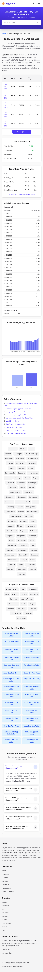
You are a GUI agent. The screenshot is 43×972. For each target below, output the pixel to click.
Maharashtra (13, 604)
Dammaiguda (10, 473)
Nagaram (23, 531)
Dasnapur (21, 473)
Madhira (21, 511)
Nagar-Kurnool (12, 531)
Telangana (32, 608)
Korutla (20, 507)
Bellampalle (20, 458)
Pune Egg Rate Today (31, 665)
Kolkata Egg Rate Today (32, 650)
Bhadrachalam (33, 458)
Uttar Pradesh (16, 613)
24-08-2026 (5, 124)
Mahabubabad (32, 511)
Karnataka (13, 599)
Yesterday (5, 874)
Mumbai (4, 920)
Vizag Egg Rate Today (31, 726)
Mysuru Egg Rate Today (32, 719)
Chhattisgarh (32, 589)
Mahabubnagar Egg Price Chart (17, 415)
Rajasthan (10, 608)
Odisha (23, 604)
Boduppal (21, 468)
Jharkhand (34, 594)
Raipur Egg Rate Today (32, 673)
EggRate (8, 3)
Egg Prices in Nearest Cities (15, 424)
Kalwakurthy (10, 497)
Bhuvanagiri (32, 463)
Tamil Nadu (21, 608)
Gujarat (14, 594)
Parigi (33, 545)
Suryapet (11, 564)
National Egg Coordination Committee (21, 194)
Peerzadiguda (21, 550)
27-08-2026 (5, 96)
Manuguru (23, 521)
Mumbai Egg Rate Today (11, 650)
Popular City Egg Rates (14, 427)
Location (5, 878)
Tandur (20, 564)
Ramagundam (10, 555)
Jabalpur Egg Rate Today (11, 703)
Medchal (11, 526)
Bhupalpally (20, 463)
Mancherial (29, 516)
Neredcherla (22, 540)
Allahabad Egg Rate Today (11, 741)
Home (4, 34)
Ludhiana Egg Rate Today (11, 719)
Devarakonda (33, 473)
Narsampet (32, 536)
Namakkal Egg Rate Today (32, 635)
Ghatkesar (10, 482)
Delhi (7, 594)
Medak (33, 521)
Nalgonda (10, 536)
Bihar (23, 589)
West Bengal (21, 618)
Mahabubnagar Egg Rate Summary (18, 409)
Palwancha (23, 545)
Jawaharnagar (15, 492)
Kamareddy (22, 497)
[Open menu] (39, 3)
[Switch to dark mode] (34, 3)
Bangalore (5, 916)
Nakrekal (33, 531)
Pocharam (33, 550)
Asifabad (8, 454)
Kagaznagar (28, 492)
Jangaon (31, 487)
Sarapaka (34, 555)
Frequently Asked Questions (16, 433)
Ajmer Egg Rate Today (11, 673)
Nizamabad (12, 545)
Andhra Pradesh (11, 589)
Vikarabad (10, 569)
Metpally (20, 526)
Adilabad (23, 449)
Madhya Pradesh (27, 599)
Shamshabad (13, 560)
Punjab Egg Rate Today (31, 679)
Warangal (32, 569)
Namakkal (5, 906)
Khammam (9, 502)
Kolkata (4, 927)
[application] (22, 340)
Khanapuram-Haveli (23, 502)
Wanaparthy (22, 569)
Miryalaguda (31, 526)
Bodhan (11, 468)
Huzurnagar (32, 482)
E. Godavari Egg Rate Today (31, 703)
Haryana (24, 594)
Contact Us (5, 885)
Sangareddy (23, 555)
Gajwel (35, 478)
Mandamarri (12, 521)
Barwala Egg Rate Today (11, 635)
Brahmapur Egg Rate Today (11, 695)
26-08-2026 (5, 105)
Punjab (32, 604)
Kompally (11, 507)
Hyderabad (13, 487)
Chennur (31, 468)
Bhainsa (10, 463)
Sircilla (32, 560)
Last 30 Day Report (12, 421)
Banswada (9, 458)
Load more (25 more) (21, 132)
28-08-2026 (5, 86)
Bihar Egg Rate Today (31, 657)
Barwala (4, 902)
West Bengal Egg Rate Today (11, 680)
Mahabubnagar (16, 516)
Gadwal (27, 478)
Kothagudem (30, 507)
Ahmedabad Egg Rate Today (31, 688)
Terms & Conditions (8, 892)
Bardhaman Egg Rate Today (11, 666)
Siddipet (24, 560)
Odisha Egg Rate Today (32, 741)
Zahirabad (21, 574)
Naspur (11, 540)
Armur (31, 449)
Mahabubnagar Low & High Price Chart (19, 418)
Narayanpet (21, 536)
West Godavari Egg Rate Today (11, 733)
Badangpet (18, 454)
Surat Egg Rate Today (11, 726)
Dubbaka (8, 478)
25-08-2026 (5, 114)
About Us (5, 881)
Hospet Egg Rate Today (11, 711)
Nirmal (32, 540)
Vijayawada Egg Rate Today (11, 688)
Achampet (12, 449)
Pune (3, 930)
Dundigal (18, 478)
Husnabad (21, 482)
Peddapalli (9, 550)
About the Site (7, 953)
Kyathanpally (10, 511)
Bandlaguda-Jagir (32, 454)
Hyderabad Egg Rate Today (11, 658)
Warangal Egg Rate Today (31, 733)
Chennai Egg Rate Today (31, 695)
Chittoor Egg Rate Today (31, 711)
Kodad (36, 502)
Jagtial (22, 487)
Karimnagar (33, 497)
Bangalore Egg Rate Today (32, 642)
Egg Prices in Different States (16, 430)
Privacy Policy (6, 888)
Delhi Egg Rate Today (11, 641)
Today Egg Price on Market (15, 412)
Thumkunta (31, 564)
